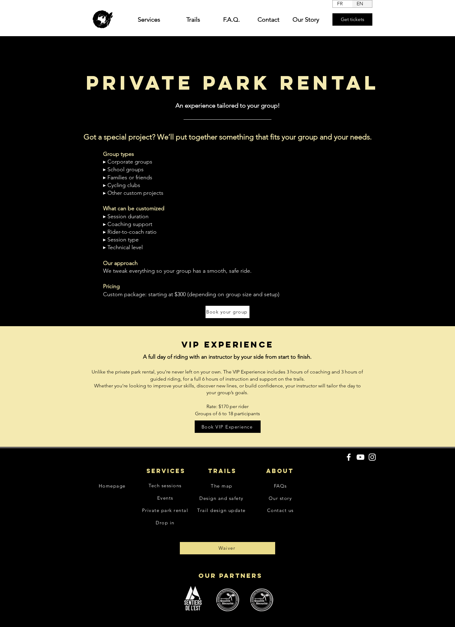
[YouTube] (360, 457)
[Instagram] (372, 457)
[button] (145, 19)
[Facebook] (348, 457)
